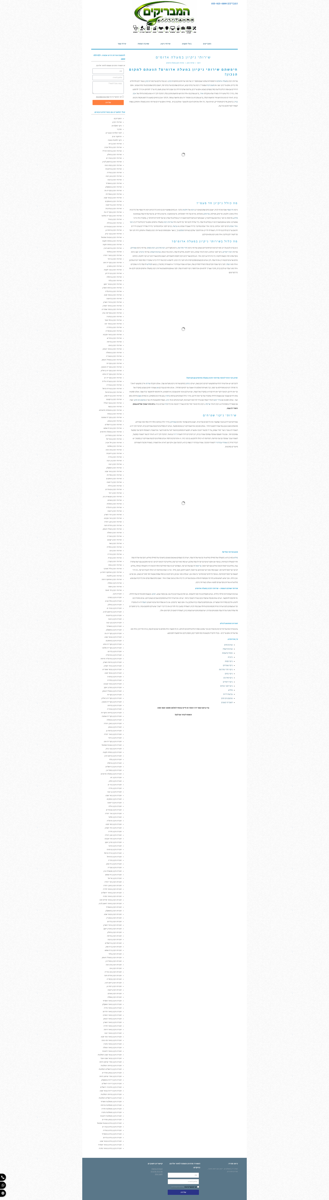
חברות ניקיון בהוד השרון (112, 925)
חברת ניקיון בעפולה (114, 720)
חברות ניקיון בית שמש (113, 950)
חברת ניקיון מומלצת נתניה (111, 1112)
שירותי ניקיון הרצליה (114, 507)
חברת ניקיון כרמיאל (114, 857)
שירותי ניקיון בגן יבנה (114, 176)
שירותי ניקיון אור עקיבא (113, 518)
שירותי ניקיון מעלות (114, 504)
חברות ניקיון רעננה (115, 990)
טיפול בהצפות (227, 653)
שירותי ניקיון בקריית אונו (112, 262)
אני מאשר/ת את (109, 97)
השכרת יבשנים (227, 703)
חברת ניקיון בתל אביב (113, 601)
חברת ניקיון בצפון (115, 727)
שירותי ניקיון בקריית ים (113, 378)
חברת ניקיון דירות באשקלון (111, 1080)
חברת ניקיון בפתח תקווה (112, 752)
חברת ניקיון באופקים (114, 641)
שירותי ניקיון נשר (115, 543)
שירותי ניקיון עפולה (114, 533)
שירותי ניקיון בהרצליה (113, 291)
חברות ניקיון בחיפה (114, 936)
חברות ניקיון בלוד (115, 954)
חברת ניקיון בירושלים (114, 767)
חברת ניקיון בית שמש (113, 875)
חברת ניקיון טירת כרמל (113, 853)
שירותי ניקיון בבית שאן (113, 396)
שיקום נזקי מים (140, 400)
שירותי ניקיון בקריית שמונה (111, 417)
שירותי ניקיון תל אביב (113, 442)
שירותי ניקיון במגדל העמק (112, 360)
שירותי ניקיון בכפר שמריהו (112, 309)
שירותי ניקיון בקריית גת (113, 212)
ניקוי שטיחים (228, 665)
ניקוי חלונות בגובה (115, 140)
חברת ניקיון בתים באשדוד (112, 1134)
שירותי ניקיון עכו (115, 551)
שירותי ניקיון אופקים (114, 479)
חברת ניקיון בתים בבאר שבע (111, 1141)
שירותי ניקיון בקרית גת (113, 190)
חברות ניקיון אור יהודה (113, 882)
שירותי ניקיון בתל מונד (113, 320)
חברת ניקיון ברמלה (114, 763)
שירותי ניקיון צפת (115, 565)
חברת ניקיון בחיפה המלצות (111, 1065)
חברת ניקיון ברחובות (114, 615)
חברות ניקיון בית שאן (114, 947)
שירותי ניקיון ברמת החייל (112, 151)
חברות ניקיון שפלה (114, 997)
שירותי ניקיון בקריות (114, 363)
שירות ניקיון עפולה (115, 583)
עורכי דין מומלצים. (230, 1169)
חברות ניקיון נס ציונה (114, 965)
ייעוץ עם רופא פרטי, (215, 1169)
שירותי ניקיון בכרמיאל (113, 392)
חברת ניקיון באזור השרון (112, 1022)
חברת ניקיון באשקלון (114, 630)
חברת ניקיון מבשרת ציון (113, 871)
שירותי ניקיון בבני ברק (113, 234)
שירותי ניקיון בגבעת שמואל (111, 237)
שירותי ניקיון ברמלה (114, 277)
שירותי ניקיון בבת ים (114, 158)
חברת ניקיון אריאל (115, 878)
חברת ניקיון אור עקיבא (113, 839)
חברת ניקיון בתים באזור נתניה (110, 1148)
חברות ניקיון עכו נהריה (113, 972)
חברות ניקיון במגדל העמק (112, 957)
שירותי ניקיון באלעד (114, 252)
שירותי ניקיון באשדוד (114, 183)
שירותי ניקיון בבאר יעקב (113, 284)
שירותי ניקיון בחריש (114, 338)
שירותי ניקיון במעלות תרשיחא (110, 410)
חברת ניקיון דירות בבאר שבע (111, 1091)
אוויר (202, 94)
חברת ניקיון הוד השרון (113, 828)
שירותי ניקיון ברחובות (113, 169)
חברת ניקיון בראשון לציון (112, 612)
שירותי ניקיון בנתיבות (114, 208)
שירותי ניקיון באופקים (113, 201)
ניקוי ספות (229, 661)
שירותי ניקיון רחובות (114, 453)
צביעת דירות (228, 694)
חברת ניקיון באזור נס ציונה (112, 1040)
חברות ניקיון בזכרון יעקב (112, 929)
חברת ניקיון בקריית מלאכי (112, 648)
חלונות (185, 210)
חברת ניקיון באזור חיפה (113, 1029)
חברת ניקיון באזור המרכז (112, 1015)
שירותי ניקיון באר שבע (113, 471)
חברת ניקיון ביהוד (115, 738)
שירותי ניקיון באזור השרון (112, 306)
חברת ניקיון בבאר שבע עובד (111, 1058)
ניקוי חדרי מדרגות (226, 670)
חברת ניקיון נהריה (115, 860)
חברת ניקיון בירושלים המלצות (110, 1069)
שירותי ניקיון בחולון (114, 154)
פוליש (235, 218)
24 (157, 388)
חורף (167, 396)
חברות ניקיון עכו (115, 968)
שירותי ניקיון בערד (115, 219)
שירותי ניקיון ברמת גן (114, 230)
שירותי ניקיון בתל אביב (113, 147)
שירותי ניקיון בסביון (114, 266)
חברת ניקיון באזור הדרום (112, 1011)
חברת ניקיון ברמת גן (114, 731)
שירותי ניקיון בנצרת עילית (112, 381)
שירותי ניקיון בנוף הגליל (113, 403)
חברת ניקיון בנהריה (114, 709)
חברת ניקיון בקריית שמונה (112, 716)
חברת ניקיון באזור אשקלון (112, 1004)
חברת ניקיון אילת (115, 806)
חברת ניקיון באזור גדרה (113, 1008)
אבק (134, 94)
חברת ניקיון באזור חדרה (112, 1026)
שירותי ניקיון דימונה (114, 482)
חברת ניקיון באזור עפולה (112, 1047)
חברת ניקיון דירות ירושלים (112, 1083)
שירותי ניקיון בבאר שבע (113, 198)
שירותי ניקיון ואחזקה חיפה (112, 579)
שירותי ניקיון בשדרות (114, 194)
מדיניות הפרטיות (102, 97)
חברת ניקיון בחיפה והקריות (111, 713)
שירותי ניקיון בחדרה (114, 327)
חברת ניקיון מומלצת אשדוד (111, 1101)
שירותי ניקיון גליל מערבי (112, 569)
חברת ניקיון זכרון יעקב (113, 842)
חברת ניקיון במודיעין (114, 770)
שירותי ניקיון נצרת (115, 558)
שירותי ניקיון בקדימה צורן (112, 313)
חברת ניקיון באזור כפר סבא (111, 1037)
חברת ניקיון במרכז (115, 597)
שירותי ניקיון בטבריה (114, 356)
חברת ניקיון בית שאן (114, 864)
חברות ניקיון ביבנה (115, 939)
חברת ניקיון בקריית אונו (113, 741)
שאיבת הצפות (155, 252)
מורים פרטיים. (232, 1171)
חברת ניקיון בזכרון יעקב (113, 687)
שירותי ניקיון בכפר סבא (113, 295)
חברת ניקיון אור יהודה (113, 813)
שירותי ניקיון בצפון (115, 421)
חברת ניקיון (117, 594)
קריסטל (198, 566)
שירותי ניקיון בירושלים (113, 424)
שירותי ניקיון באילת (114, 223)
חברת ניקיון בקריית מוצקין (112, 702)
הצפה (144, 602)
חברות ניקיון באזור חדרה (112, 889)
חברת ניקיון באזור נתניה (112, 1044)
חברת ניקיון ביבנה (115, 619)
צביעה (175, 226)
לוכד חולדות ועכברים (114, 133)
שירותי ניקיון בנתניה (114, 316)
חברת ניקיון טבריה (115, 867)
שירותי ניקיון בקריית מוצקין (111, 367)
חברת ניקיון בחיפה (114, 705)
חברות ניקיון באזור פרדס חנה (110, 900)
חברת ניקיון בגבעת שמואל (112, 745)
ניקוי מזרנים (160, 248)
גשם (139, 396)
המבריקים (118, 118)
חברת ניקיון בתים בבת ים (112, 1127)
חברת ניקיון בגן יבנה (114, 623)
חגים (154, 594)
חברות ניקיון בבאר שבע (113, 914)
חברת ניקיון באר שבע (114, 795)
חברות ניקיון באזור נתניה (112, 896)
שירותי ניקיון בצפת (114, 414)
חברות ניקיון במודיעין (114, 961)
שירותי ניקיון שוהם (115, 500)
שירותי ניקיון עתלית (114, 547)
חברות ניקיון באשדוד (114, 907)
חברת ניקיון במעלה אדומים (111, 774)
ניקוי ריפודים (227, 252)
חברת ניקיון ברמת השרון (112, 662)
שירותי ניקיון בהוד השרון (112, 302)
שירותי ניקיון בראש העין (113, 248)
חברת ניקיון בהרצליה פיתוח (111, 659)
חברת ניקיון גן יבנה (114, 792)
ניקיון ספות (151, 248)
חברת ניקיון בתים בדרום (112, 1137)
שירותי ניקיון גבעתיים (113, 489)
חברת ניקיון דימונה (114, 803)
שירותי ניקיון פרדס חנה (113, 525)
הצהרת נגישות (157, 1169)
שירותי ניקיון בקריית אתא (112, 374)
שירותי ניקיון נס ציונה (114, 450)
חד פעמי (230, 210)
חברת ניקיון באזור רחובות (112, 1051)
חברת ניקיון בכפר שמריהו (112, 669)
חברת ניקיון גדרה (115, 788)
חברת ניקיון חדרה (115, 831)
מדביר (119, 129)
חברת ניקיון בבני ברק (114, 749)
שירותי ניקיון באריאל (114, 439)
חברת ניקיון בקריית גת (113, 633)
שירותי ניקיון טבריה (114, 536)
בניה (236, 102)
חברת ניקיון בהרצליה (114, 655)
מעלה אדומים (222, 81)
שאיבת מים (228, 645)
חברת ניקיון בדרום (115, 651)
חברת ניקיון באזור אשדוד (112, 1001)
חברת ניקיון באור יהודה (113, 734)
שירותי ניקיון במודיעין (113, 435)
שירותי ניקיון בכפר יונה (113, 324)
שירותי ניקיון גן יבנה (114, 461)
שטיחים (133, 248)
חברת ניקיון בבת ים (114, 608)
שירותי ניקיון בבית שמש (113, 428)
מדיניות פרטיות (157, 1171)
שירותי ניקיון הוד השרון (113, 515)
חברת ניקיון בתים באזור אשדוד (110, 1145)
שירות (148, 384)
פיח (166, 404)
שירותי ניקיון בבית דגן (113, 273)
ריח (175, 434)
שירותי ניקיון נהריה (114, 554)
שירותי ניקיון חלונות (114, 576)
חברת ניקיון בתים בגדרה (112, 1130)
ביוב (167, 400)
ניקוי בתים (229, 674)
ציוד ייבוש (217, 400)
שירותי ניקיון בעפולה (114, 352)
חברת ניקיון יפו (116, 777)
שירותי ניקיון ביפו (115, 144)
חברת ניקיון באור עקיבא (113, 684)
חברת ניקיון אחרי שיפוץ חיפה (110, 1062)
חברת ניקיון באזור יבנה (113, 1033)
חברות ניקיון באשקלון (114, 911)
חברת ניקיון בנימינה (114, 849)
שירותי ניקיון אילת (115, 486)
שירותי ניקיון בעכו (115, 345)
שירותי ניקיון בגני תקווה (113, 270)
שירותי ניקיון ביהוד (115, 259)
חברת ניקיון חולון (115, 781)
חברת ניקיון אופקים (114, 799)
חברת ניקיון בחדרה (114, 680)
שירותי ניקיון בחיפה (114, 342)
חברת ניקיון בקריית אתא (112, 644)
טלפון (181, 230)
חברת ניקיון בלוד (115, 759)
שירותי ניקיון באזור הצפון (112, 349)
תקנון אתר (159, 1174)
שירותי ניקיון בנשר (115, 406)
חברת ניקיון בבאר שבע (113, 637)
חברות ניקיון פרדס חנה (113, 975)
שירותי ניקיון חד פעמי (113, 590)
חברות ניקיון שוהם (115, 993)
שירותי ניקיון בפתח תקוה (112, 244)
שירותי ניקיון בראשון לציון (112, 162)
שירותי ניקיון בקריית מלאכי (111, 216)
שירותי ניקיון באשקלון (113, 187)
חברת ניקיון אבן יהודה (113, 835)
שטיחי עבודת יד (221, 443)
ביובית (141, 252)
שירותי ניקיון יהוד (115, 493)
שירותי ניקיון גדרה (115, 457)
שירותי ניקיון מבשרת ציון (112, 497)
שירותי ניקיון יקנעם (114, 540)
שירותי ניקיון (168, 222)
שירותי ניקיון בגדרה (114, 172)
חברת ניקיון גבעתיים (114, 810)
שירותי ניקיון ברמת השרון (112, 288)
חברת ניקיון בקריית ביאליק (112, 698)
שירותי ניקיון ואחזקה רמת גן (111, 572)
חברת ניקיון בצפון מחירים (112, 1073)
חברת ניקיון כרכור (115, 846)
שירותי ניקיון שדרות (114, 475)
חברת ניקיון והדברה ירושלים (111, 1087)
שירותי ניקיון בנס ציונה (113, 165)
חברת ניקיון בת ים (115, 785)
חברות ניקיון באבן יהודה (112, 885)
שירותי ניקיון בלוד (115, 280)
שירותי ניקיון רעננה (114, 511)
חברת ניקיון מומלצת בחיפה (111, 1105)
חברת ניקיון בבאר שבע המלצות (110, 1055)
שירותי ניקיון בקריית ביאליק (111, 370)
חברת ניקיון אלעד (115, 817)
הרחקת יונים (117, 136)
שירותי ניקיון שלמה (114, 446)
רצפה (228, 264)
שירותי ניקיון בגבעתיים (113, 226)
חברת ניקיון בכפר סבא (113, 673)
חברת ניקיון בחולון (115, 605)
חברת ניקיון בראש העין (113, 756)
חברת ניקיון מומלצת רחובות (111, 1116)
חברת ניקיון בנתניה (114, 677)
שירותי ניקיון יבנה (115, 464)
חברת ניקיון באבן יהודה (113, 723)
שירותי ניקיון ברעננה (114, 298)
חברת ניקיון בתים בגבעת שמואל (109, 1123)
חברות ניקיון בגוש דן (114, 918)
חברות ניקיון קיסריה (114, 979)
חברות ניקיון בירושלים (113, 943)
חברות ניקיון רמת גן (114, 986)
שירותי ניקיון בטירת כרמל (112, 388)
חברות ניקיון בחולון (114, 932)
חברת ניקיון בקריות (114, 695)
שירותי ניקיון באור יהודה (112, 255)
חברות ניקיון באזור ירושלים (111, 893)
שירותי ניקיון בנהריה (114, 385)
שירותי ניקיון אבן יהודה (113, 522)
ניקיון (170, 81)
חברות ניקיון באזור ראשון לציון (110, 903)
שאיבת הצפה (228, 649)
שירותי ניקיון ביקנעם (114, 399)
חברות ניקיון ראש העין (113, 983)
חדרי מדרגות (183, 248)
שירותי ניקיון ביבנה (114, 180)
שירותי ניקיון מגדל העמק (112, 529)
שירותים (207, 214)
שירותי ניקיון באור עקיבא (112, 334)
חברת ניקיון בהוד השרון (113, 666)
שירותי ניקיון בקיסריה (114, 331)
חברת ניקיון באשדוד (114, 626)
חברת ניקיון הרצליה (114, 821)
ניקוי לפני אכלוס (226, 686)
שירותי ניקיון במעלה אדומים (111, 432)
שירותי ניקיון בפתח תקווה (112, 241)
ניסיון (188, 384)
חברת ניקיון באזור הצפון (112, 1019)
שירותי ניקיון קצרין (115, 561)
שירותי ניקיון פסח (115, 587)
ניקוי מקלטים (117, 126)
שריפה (207, 404)
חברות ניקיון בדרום (114, 921)
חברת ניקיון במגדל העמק (112, 691)
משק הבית (210, 85)
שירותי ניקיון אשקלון (114, 468)
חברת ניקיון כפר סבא (114, 824)
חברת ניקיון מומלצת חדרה (111, 1109)
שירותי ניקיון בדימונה (114, 205)
